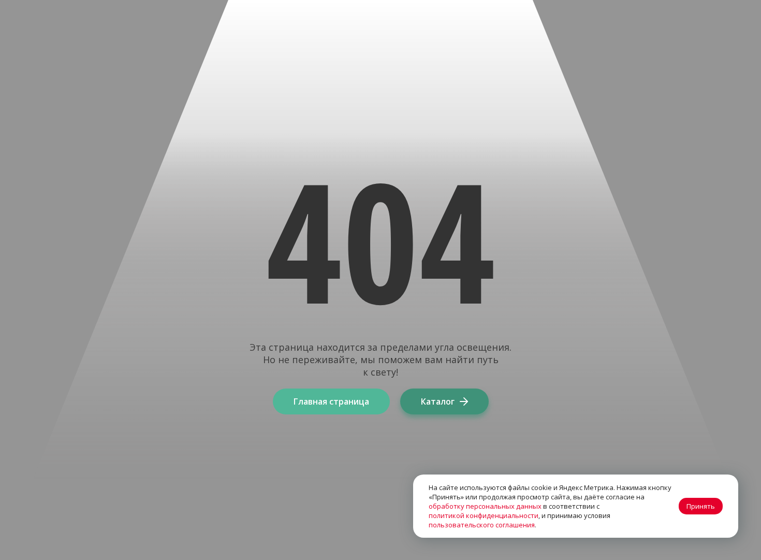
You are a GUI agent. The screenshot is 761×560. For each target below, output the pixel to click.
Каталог (438, 401)
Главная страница (331, 401)
